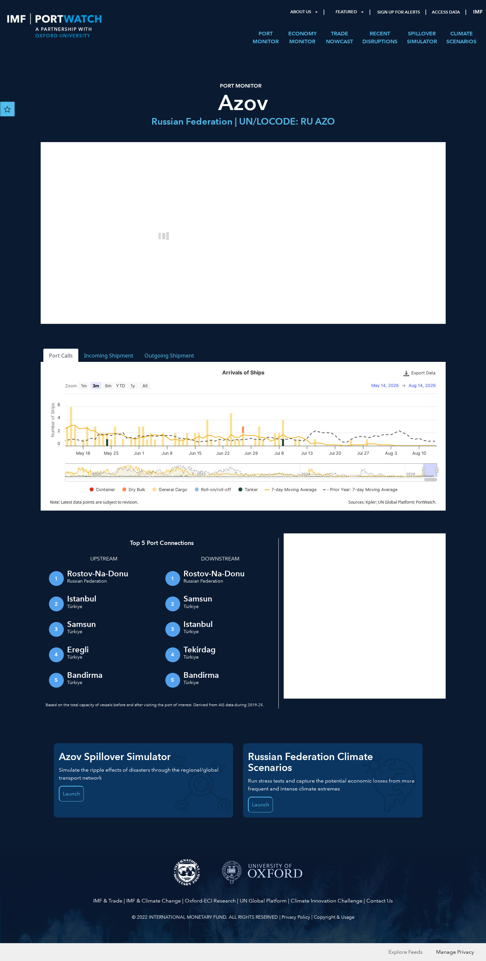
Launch (71, 793)
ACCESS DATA (446, 12)
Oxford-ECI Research (210, 901)
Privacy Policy (296, 917)
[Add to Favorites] (7, 109)
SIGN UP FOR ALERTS (398, 12)
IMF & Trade (107, 901)
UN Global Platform (263, 901)
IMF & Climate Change (153, 901)
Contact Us (379, 901)
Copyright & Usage (334, 917)
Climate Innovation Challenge (326, 901)
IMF (478, 12)
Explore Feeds (405, 952)
